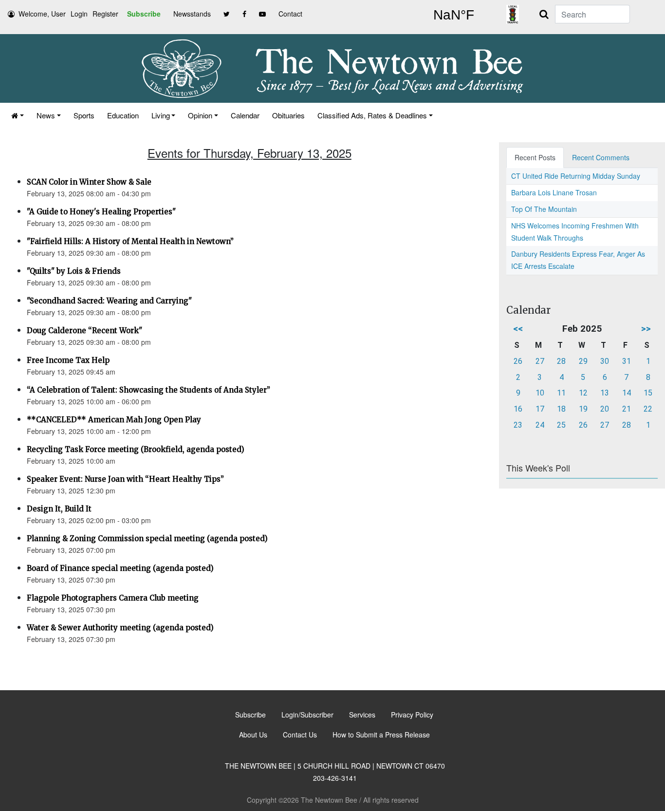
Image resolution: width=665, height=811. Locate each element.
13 (604, 392)
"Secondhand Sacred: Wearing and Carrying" (109, 300)
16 (518, 409)
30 (604, 361)
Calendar (245, 115)
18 (561, 409)
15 (648, 392)
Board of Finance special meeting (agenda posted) (120, 568)
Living (160, 115)
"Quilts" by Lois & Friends (74, 271)
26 (518, 361)
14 (626, 392)
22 (648, 409)
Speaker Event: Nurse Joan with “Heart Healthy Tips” (125, 479)
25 (561, 425)
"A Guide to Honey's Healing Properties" (101, 211)
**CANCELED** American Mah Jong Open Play (114, 419)
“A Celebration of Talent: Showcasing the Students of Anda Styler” (148, 390)
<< (518, 328)
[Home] (17, 115)
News (46, 115)
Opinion (200, 115)
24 (540, 425)
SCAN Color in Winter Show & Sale (89, 182)
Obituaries (288, 115)
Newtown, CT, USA (454, 15)
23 (518, 425)
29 (583, 361)
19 (583, 409)
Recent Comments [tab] (600, 157)
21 (626, 409)
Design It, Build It (59, 508)
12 (583, 392)
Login (79, 14)
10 (540, 392)
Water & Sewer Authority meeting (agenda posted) (120, 627)
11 (561, 392)
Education (123, 115)
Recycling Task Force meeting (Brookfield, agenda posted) (135, 449)
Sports (84, 115)
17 (540, 409)
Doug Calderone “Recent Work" (84, 330)
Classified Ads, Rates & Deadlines (372, 115)
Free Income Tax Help (68, 360)
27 (540, 361)
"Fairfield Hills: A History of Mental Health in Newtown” (130, 241)
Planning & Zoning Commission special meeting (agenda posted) (147, 538)
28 (561, 361)
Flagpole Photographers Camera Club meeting (113, 598)
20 (604, 409)
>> (646, 328)
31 (626, 361)
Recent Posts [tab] (535, 157)
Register (105, 14)
